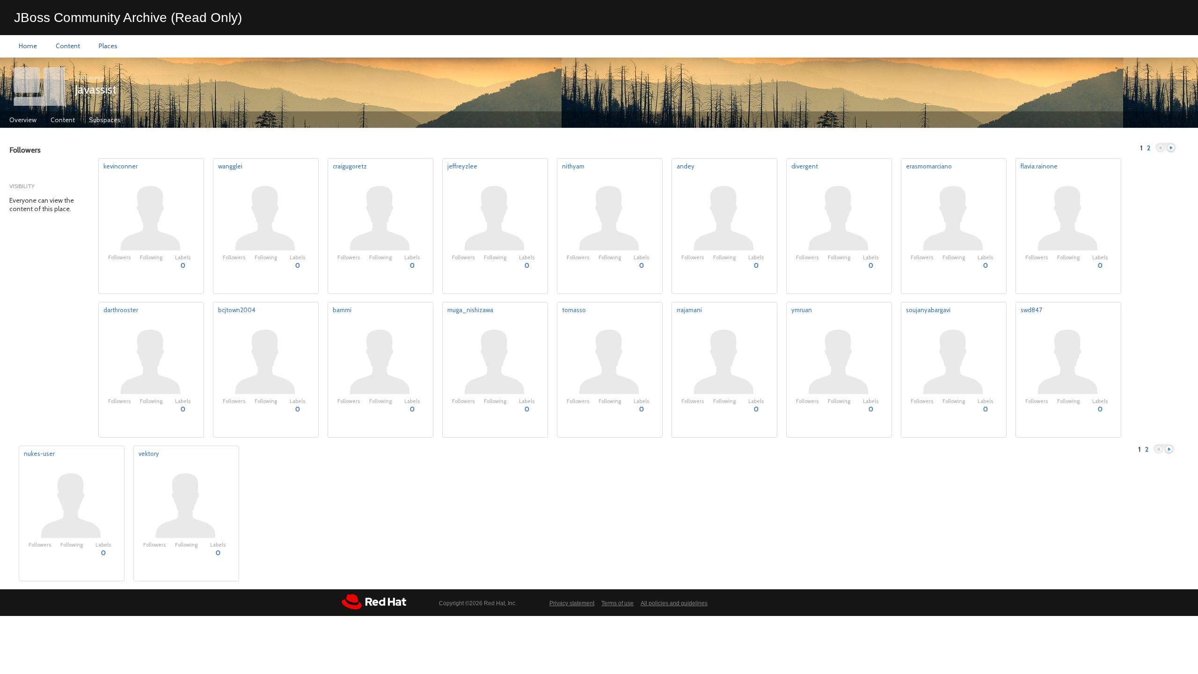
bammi (342, 310)
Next (1171, 148)
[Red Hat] (374, 601)
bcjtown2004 (237, 310)
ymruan (801, 310)
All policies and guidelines (674, 603)
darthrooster (120, 310)
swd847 (1031, 310)
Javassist (96, 89)
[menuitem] (27, 46)
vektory (149, 453)
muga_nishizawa (470, 310)
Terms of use (617, 603)
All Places (87, 77)
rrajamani (689, 310)
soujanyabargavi (928, 310)
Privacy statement (571, 603)
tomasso (574, 310)
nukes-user (39, 453)
